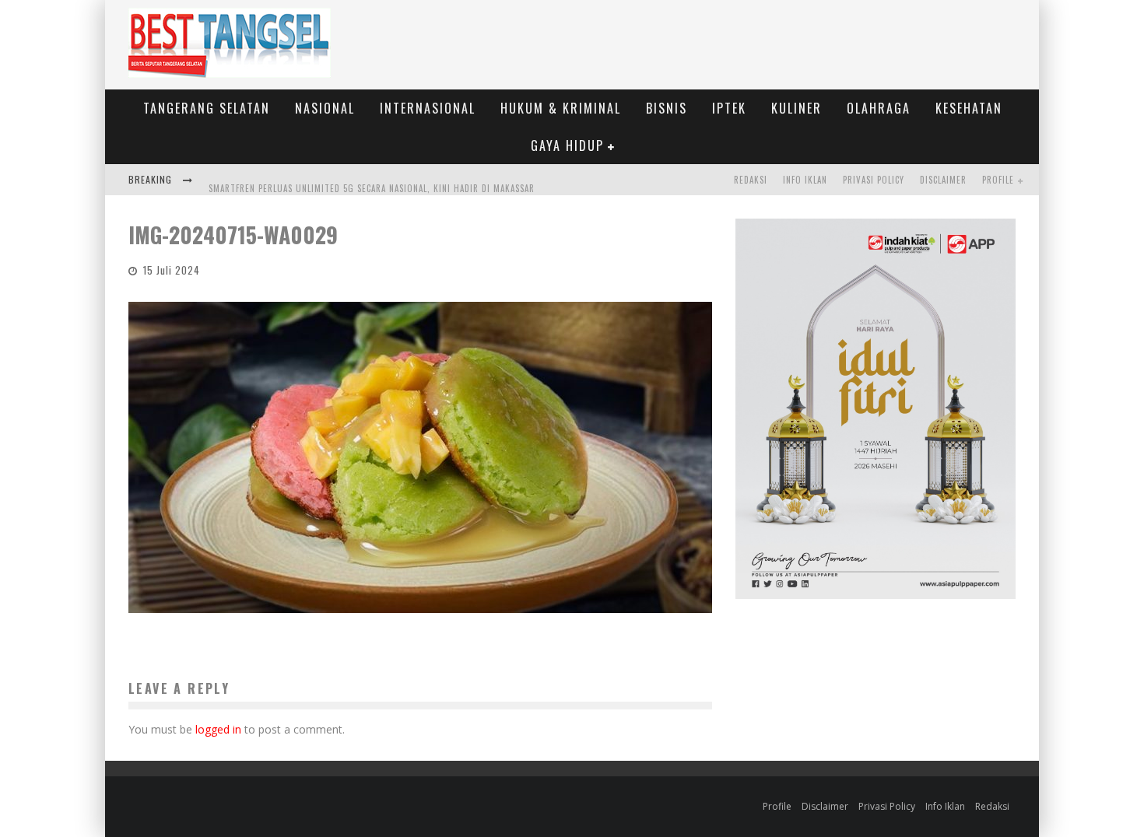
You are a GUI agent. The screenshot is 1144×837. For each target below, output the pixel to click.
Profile (998, 179)
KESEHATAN (968, 108)
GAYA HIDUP (567, 145)
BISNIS (666, 108)
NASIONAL (325, 108)
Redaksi (750, 179)
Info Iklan (805, 179)
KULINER (796, 108)
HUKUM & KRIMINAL (560, 108)
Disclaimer (943, 179)
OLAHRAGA (879, 108)
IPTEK (729, 108)
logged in (218, 729)
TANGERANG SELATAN (206, 108)
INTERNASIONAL (427, 108)
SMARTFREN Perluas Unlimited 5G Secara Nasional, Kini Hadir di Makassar (372, 181)
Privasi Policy (873, 179)
